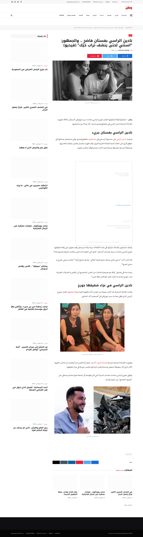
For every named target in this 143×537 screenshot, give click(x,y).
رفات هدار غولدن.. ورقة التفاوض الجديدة (67, 493)
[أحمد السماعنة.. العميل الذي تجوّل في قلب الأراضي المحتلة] (29, 370)
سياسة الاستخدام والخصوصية (73, 2)
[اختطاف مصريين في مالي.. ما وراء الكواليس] (29, 168)
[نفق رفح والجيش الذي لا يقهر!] (29, 130)
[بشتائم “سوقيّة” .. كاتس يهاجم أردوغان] (29, 249)
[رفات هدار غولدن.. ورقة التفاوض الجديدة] (65, 481)
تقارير (116, 15)
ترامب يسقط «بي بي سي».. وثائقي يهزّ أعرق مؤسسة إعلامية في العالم (29, 308)
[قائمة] (131, 15)
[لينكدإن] (139, 125)
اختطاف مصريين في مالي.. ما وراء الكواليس (32, 186)
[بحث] (12, 15)
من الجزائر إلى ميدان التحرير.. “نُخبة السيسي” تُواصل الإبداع (32, 348)
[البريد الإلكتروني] (139, 136)
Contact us (114, 2)
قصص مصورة (71, 15)
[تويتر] (139, 120)
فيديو (94, 15)
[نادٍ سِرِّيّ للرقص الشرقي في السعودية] (29, 52)
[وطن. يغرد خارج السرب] (128, 8)
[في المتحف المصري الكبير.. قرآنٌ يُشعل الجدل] (120, 481)
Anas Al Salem (123, 50)
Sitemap (108, 2)
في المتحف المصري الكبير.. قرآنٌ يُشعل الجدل (121, 493)
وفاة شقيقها (72, 291)
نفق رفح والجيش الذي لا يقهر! (33, 147)
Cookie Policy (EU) (86, 2)
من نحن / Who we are (98, 2)
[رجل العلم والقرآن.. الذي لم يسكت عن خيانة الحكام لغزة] (29, 410)
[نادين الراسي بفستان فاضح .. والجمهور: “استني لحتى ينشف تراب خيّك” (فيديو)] (92, 81)
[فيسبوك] (139, 114)
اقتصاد (81, 15)
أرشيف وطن (120, 27)
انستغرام (92, 139)
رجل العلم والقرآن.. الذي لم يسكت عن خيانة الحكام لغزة (30, 429)
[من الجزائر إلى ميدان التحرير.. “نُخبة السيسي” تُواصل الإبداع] (29, 329)
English (61, 15)
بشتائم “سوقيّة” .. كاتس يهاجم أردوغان (33, 267)
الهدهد (109, 15)
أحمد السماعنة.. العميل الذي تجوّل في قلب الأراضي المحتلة (30, 388)
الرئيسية (124, 15)
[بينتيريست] (139, 130)
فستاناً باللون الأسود (99, 362)
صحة (88, 15)
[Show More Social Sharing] (84, 56)
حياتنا (102, 15)
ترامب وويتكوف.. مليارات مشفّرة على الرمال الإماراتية (93, 493)
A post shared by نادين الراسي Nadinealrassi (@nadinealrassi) (103, 242)
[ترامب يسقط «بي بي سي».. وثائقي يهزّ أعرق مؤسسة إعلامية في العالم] (29, 289)
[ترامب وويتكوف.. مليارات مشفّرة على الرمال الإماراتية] (92, 481)
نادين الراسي (121, 139)
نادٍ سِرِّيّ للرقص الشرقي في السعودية (30, 69)
